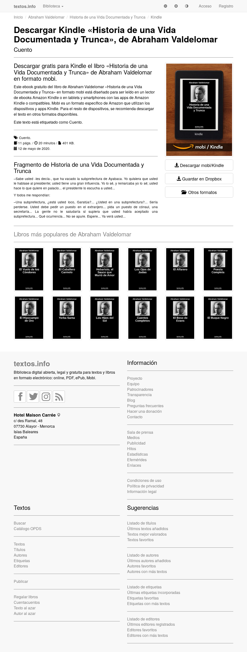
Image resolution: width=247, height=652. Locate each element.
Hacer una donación (144, 411)
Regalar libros (26, 596)
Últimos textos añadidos (147, 528)
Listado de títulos (141, 523)
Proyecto (134, 378)
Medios (133, 437)
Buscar (20, 523)
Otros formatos (201, 192)
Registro (226, 6)
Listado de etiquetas (144, 587)
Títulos (19, 549)
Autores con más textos (147, 571)
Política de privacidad (145, 486)
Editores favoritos (142, 629)
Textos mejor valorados (147, 534)
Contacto (135, 416)
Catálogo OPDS (27, 528)
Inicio (18, 17)
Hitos (131, 448)
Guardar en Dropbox (201, 178)
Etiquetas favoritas (143, 598)
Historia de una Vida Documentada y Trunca (107, 17)
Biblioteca (52, 6)
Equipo (133, 383)
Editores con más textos (147, 635)
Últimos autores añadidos (149, 560)
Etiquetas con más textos (148, 603)
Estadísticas (137, 454)
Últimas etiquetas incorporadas (153, 592)
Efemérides (137, 459)
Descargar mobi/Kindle (201, 165)
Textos (19, 544)
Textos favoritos (140, 539)
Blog (131, 400)
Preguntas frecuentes (145, 405)
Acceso (205, 6)
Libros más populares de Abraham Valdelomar (72, 234)
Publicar (21, 581)
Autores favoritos (141, 566)
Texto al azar (24, 608)
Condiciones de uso (144, 480)
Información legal (142, 491)
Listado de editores (143, 619)
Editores (21, 566)
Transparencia (139, 394)
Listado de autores (143, 555)
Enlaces (134, 465)
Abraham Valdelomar (46, 17)
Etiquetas (22, 560)
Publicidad (136, 443)
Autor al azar (24, 613)
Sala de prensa (140, 432)
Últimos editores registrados (151, 624)
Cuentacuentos (27, 602)
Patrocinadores (140, 389)
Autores (20, 555)
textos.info (32, 363)
